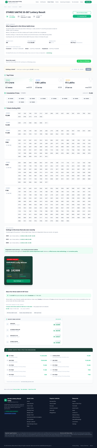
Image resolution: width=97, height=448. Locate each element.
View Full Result (17, 281)
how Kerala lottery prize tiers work (27, 381)
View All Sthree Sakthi (82, 12)
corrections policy (73, 251)
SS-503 (22, 239)
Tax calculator (24, 389)
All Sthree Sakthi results (12, 312)
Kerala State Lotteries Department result (33, 251)
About (91, 445)
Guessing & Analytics (65, 2)
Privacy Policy (75, 445)
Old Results (43, 2)
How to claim (16, 389)
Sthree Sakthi (14, 6)
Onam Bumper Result (32, 424)
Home (37, 2)
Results (9, 6)
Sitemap (74, 424)
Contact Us (74, 412)
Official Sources (76, 417)
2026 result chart (37, 312)
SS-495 (29, 242)
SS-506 (7, 308)
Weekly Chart (30, 412)
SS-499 (26, 239)
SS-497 (29, 236)
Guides (74, 401)
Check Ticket (50, 2)
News (81, 2)
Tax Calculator (75, 2)
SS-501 (26, 242)
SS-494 (33, 236)
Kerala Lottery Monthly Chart (25, 312)
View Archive (58, 319)
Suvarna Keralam (54, 408)
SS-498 (29, 239)
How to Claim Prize (76, 403)
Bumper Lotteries (31, 421)
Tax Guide (74, 405)
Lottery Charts (30, 408)
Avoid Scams (75, 408)
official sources (53, 251)
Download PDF (83, 16)
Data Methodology (76, 419)
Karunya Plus (53, 401)
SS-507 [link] (20, 6)
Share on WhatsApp (85, 61)
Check (88, 69)
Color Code (9, 145)
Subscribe (88, 2)
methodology (49, 53)
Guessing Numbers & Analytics (34, 417)
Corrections (75, 421)
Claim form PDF (32, 389)
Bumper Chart (30, 415)
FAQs (28, 426)
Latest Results (30, 403)
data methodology (61, 251)
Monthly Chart (30, 410)
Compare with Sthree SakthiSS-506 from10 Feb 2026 (19, 306)
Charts (57, 2)
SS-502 (26, 236)
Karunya (52, 405)
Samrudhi (52, 410)
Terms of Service (84, 445)
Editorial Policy (75, 415)
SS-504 (22, 236)
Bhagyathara (53, 412)
